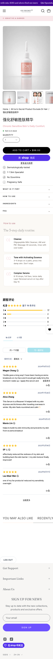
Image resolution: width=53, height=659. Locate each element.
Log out (8, 560)
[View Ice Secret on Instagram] (5, 639)
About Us (8, 589)
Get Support (10, 568)
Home (5, 109)
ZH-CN (17, 655)
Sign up (26, 627)
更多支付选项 (27, 163)
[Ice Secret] (26, 11)
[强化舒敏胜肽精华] (9, 97)
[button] (43, 11)
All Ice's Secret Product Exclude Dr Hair (29, 109)
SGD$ (5, 655)
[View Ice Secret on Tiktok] (11, 639)
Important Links (13, 578)
